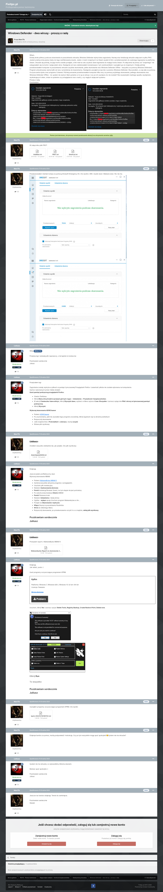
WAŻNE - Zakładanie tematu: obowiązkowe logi (81, 25)
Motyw (17, 887)
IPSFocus (20, 885)
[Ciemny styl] (50, 14)
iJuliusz (17, 346)
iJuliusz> (34, 441)
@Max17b (38, 351)
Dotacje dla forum (117, 5)
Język (10, 887)
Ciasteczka (48, 887)
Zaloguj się (116, 844)
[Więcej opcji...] (153, 50)
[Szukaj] (155, 14)
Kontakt (40, 887)
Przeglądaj (132, 5)
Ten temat (147, 14)
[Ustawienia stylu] (45, 14)
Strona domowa (37, 592)
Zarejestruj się (37, 14)
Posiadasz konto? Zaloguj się (17, 14)
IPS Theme (11, 885)
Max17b (22, 39)
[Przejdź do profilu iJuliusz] (17, 356)
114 (17, 371)
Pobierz (41, 598)
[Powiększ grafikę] (50, 626)
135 (17, 73)
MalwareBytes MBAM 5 (48, 480)
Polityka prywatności (29, 887)
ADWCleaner (44, 414)
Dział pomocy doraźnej (36, 42)
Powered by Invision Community (145, 887)
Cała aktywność (148, 5)
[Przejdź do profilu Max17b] (10, 40)
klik (111, 135)
